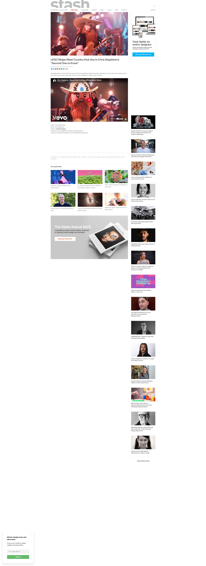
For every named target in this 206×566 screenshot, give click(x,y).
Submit (94, 10)
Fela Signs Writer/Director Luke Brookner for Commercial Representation (140, 314)
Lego (103, 157)
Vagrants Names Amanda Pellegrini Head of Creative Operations (141, 382)
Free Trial (74, 10)
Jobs (116, 10)
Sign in (153, 10)
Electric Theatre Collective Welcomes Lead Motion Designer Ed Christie (142, 155)
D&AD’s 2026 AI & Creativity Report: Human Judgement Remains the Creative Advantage (142, 132)
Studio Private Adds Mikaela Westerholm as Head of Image (140, 452)
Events (123, 10)
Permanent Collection (59, 10)
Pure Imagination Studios (113, 157)
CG (58, 157)
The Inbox (84, 157)
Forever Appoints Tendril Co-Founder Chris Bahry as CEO (142, 359)
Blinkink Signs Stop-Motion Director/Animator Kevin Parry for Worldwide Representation (141, 405)
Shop (109, 10)
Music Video (76, 157)
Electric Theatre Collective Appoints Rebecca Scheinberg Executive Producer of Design (142, 268)
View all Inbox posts (143, 461)
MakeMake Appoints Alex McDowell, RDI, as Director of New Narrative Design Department (142, 429)
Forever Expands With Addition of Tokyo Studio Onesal (141, 178)
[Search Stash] (154, 6)
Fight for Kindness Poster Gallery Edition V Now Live (141, 291)
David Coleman (61, 129)
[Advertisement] (143, 89)
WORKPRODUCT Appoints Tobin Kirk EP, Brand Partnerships (142, 337)
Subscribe (84, 10)
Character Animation (66, 157)
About (102, 10)
